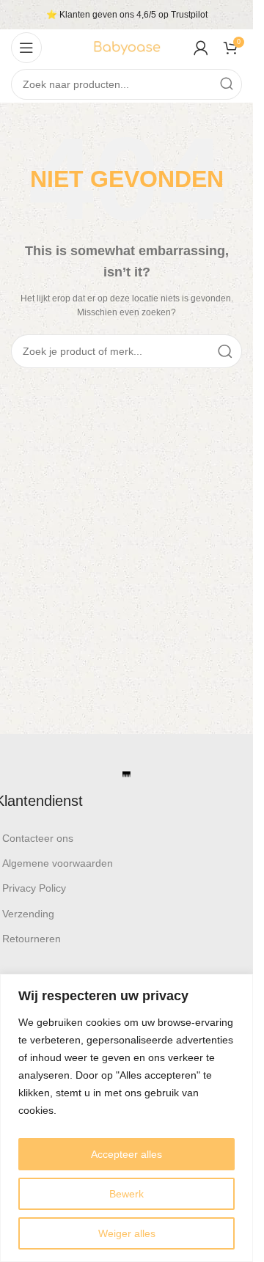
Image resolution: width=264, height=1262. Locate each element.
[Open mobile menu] (26, 47)
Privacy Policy (34, 888)
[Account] (201, 47)
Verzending (28, 914)
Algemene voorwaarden (57, 863)
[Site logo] (127, 47)
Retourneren (31, 938)
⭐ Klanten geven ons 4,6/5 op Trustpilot (127, 15)
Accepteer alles (126, 1154)
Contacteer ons (37, 838)
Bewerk (126, 1194)
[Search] (226, 84)
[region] (126, 1118)
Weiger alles (126, 1233)
